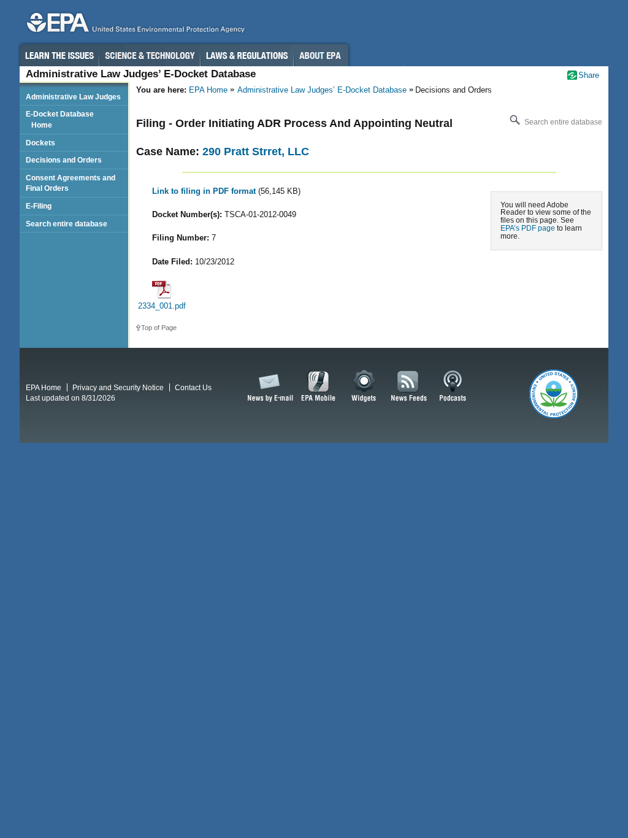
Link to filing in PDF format (205, 191)
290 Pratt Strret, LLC (255, 151)
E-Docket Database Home (60, 119)
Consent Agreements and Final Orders (70, 183)
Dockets (40, 143)
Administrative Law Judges (73, 97)
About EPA (321, 55)
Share (588, 75)
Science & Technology (149, 55)
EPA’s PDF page (527, 228)
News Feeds (409, 386)
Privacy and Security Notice (118, 387)
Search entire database (562, 122)
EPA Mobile (319, 386)
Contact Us (193, 387)
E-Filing (39, 206)
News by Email (268, 386)
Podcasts (453, 386)
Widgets (365, 386)
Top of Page (159, 327)
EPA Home (208, 89)
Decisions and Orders (64, 160)
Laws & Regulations (247, 55)
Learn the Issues (59, 55)
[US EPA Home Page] (134, 25)
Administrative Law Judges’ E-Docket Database (322, 89)
